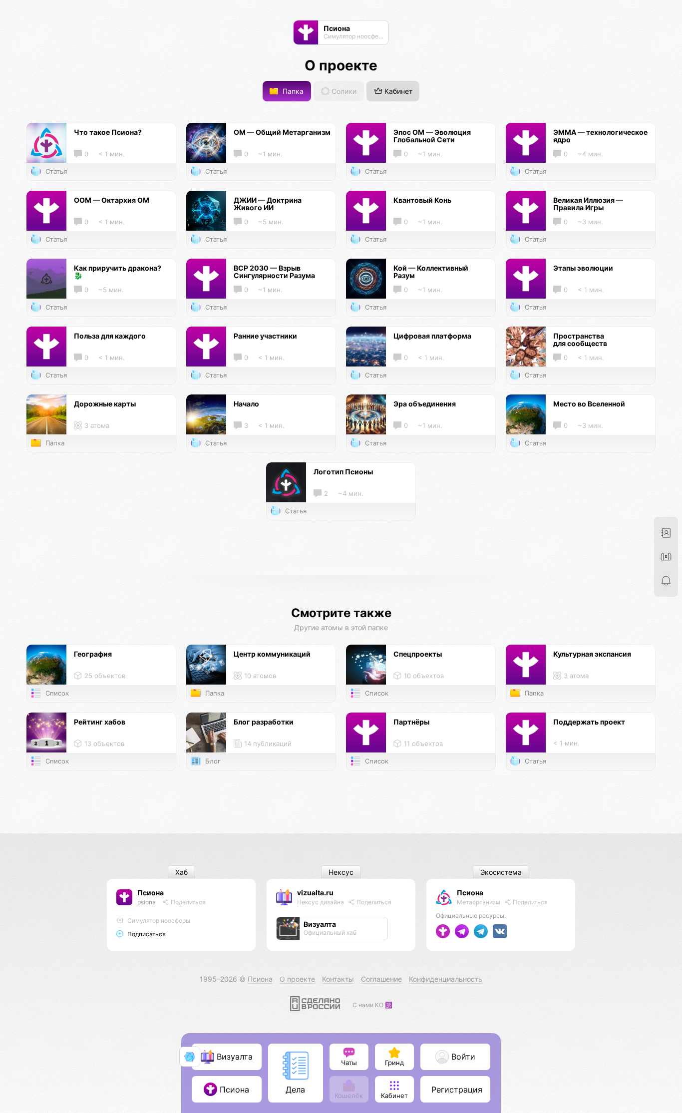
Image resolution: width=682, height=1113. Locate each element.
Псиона (150, 892)
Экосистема (501, 872)
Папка (292, 91)
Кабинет (397, 91)
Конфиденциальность (445, 979)
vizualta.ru (315, 892)
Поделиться (187, 902)
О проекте (297, 979)
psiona (146, 902)
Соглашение (381, 979)
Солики (343, 91)
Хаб (181, 872)
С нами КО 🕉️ (372, 1005)
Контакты (338, 979)
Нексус (341, 872)
